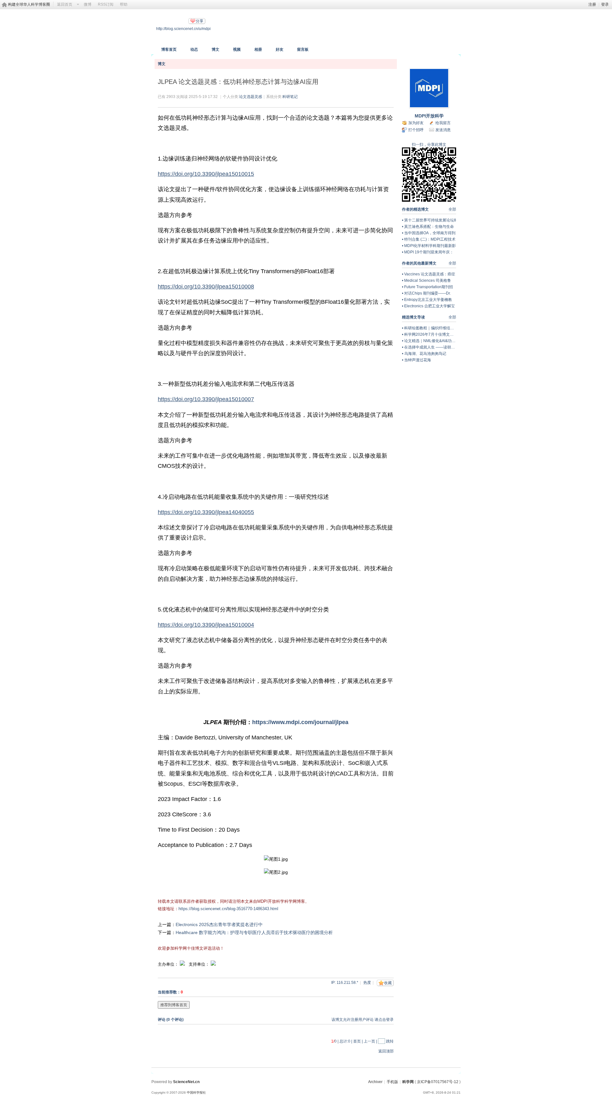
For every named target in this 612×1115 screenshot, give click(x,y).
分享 (199, 21)
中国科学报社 (196, 1092)
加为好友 (416, 123)
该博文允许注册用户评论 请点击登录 (363, 1019)
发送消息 (443, 130)
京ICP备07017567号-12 (437, 1082)
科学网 (408, 1082)
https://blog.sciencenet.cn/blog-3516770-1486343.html (228, 908)
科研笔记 (290, 96)
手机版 (392, 1082)
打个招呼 (416, 130)
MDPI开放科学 (429, 115)
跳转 (390, 1041)
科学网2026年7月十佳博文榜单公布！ (436, 334)
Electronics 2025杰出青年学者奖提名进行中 (219, 924)
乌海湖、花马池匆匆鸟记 (425, 353)
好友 (279, 49)
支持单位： (200, 964)
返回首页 (64, 4)
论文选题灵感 (250, 96)
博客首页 (169, 49)
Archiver (375, 1082)
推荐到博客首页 (173, 1005)
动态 (194, 49)
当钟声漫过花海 (417, 360)
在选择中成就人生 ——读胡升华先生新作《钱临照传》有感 (454, 347)
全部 (452, 209)
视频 (237, 49)
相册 (258, 49)
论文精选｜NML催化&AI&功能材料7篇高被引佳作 (446, 341)
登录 (605, 4)
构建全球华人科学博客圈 (29, 4)
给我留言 (443, 123)
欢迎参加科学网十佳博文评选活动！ (191, 948)
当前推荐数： (169, 992)
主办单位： (168, 964)
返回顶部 (386, 1051)
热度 (367, 982)
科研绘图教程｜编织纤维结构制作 (433, 328)
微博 (87, 4)
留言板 (303, 49)
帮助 (123, 4)
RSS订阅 (105, 4)
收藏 (388, 983)
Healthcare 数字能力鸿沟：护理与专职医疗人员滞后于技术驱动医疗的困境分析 (254, 932)
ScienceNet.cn (186, 1082)
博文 (215, 49)
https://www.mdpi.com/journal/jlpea (300, 722)
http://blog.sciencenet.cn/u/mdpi (183, 28)
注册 (592, 4)
